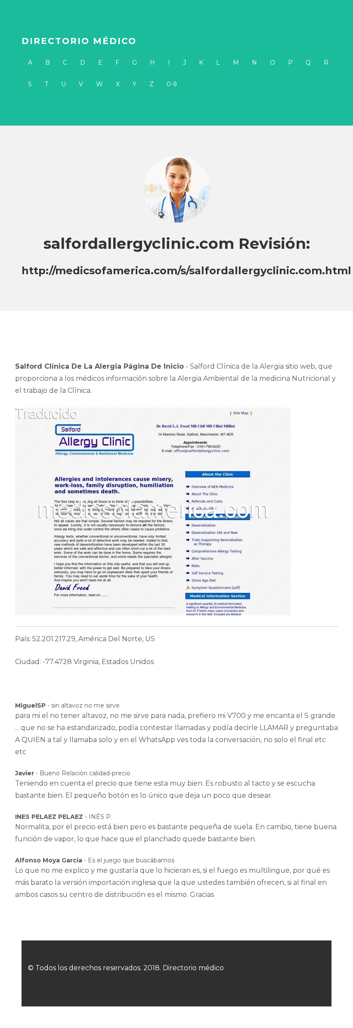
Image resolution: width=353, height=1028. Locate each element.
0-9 (172, 84)
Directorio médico (79, 41)
